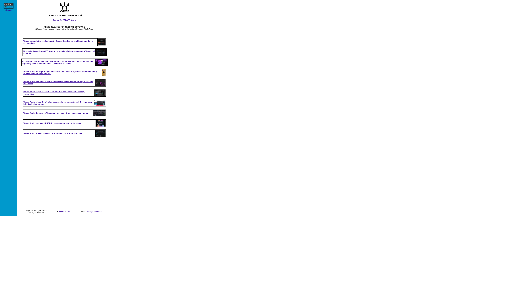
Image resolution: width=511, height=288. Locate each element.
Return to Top (64, 212)
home (9, 10)
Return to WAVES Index (64, 20)
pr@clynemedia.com (94, 212)
